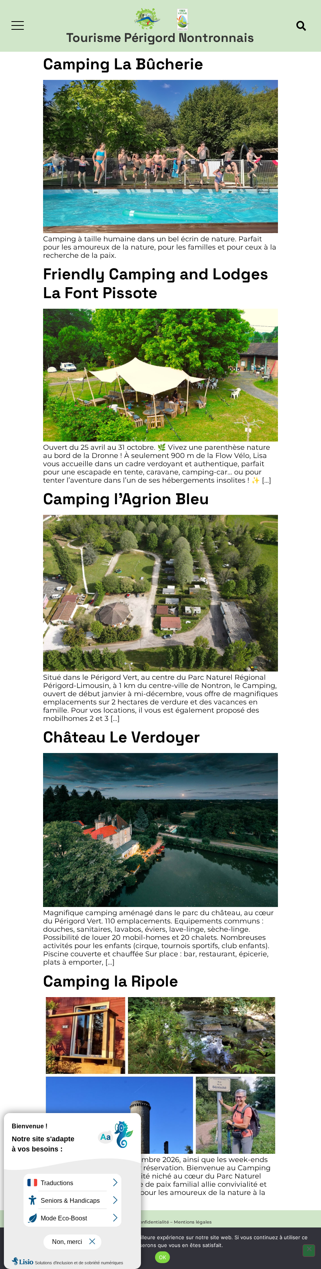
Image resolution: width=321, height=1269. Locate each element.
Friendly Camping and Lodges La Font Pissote (155, 283)
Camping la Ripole (110, 981)
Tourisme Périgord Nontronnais (160, 37)
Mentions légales (193, 1222)
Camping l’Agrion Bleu (126, 499)
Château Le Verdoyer (121, 737)
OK (162, 1257)
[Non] (309, 1250)
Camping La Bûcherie (123, 64)
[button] (301, 26)
